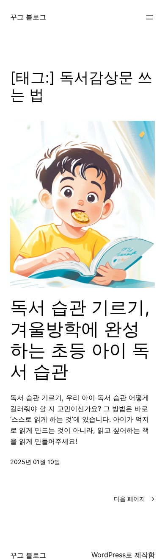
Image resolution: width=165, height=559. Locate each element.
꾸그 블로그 (28, 17)
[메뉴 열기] (150, 17)
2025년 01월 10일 (35, 461)
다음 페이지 (134, 498)
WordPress (108, 555)
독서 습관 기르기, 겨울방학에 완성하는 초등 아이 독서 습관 (80, 339)
